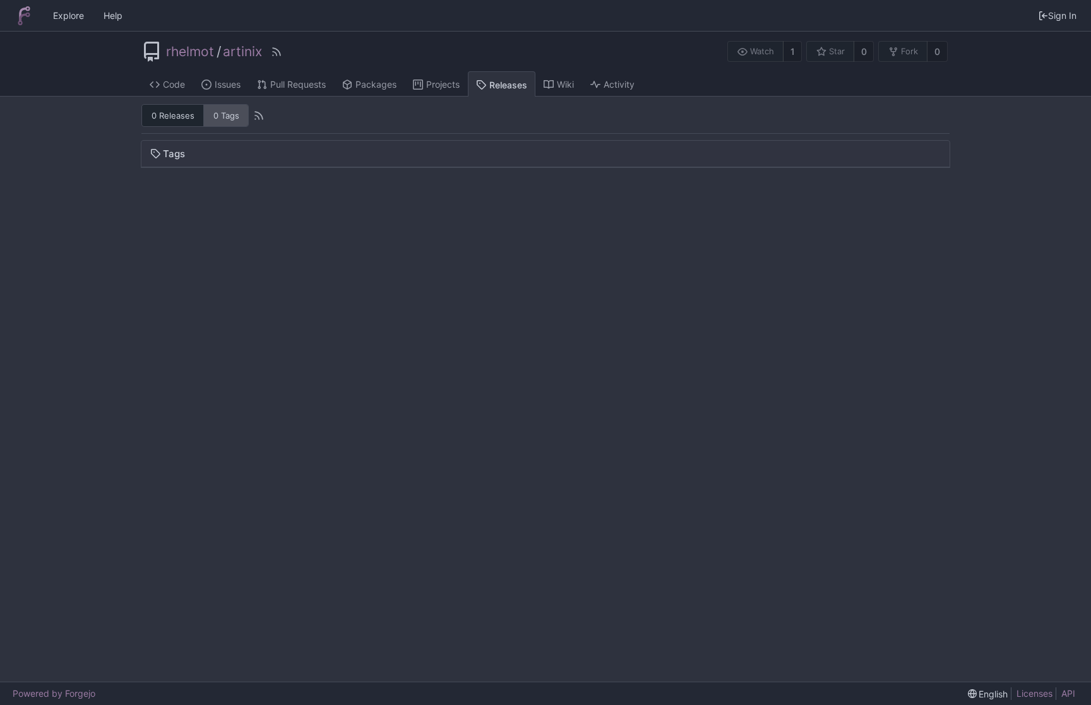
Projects (443, 84)
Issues (228, 84)
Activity (619, 84)
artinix (242, 51)
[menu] (988, 694)
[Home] (24, 15)
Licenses (1034, 693)
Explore (68, 15)
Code (174, 84)
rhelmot (190, 51)
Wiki (565, 84)
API (1068, 693)
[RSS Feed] (276, 51)
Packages (375, 84)
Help (113, 15)
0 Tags (226, 115)
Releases (508, 85)
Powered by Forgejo (54, 693)
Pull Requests (298, 84)
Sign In (1062, 15)
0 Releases (173, 115)
